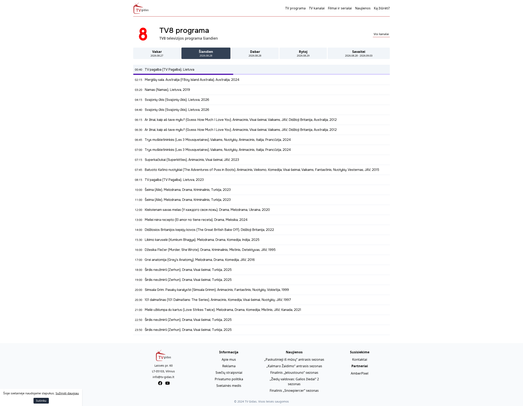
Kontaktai (359, 359)
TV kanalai (317, 8)
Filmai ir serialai (340, 8)
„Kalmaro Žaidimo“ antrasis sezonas (294, 366)
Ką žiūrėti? (382, 8)
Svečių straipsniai (229, 372)
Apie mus (229, 359)
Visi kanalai (381, 34)
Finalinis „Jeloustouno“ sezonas (294, 372)
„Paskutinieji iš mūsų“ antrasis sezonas (294, 359)
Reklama (229, 366)
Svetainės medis (228, 385)
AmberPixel (359, 373)
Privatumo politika (229, 379)
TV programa (295, 8)
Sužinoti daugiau (67, 393)
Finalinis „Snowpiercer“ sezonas (294, 390)
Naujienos (363, 8)
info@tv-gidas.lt (163, 377)
